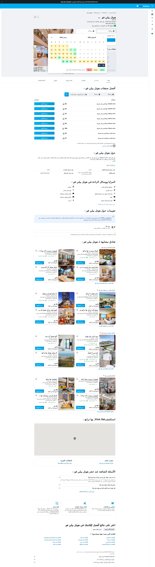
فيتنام (106, 12)
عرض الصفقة (80, 263)
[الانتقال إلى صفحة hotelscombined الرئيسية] (143, 6)
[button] (2, 2)
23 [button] (103, 61)
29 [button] (80, 61)
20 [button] (88, 57)
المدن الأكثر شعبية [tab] (97, 529)
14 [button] (84, 54)
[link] (104, 283)
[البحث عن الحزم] (152, 21)
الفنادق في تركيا (111, 540)
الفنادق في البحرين (110, 542)
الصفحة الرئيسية (112, 12)
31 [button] (99, 65)
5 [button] (91, 50)
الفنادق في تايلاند (57, 544)
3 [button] (99, 50)
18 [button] (95, 57)
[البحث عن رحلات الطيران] (152, 11)
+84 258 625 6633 (111, 23)
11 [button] (95, 54)
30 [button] (103, 65)
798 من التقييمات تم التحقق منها (100, 26)
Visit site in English (66, 2)
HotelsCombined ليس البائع (106, 556)
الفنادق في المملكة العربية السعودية (52, 537)
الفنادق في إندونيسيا (83, 540)
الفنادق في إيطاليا (84, 544)
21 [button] (84, 57)
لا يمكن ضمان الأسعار (81, 552)
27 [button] (88, 61)
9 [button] (103, 54)
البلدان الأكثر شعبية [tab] (109, 529)
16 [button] (103, 57)
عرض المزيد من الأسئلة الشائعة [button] (86, 491)
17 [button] (99, 57)
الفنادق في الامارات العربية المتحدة (52, 540)
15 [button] (80, 54)
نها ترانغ (98, 12)
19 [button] (92, 57)
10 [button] (99, 54)
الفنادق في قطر (84, 537)
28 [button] (84, 61)
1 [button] (80, 46)
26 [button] (92, 61)
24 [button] (99, 61)
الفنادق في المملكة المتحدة (108, 544)
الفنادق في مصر (84, 542)
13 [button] (88, 54)
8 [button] (80, 50)
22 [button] (80, 57)
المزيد (113, 161)
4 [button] (95, 50)
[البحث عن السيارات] (152, 17)
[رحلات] (152, 29)
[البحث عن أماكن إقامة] (152, 14)
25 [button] (95, 61)
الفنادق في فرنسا (57, 542)
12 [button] (92, 54)
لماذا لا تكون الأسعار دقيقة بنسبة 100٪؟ (103, 562)
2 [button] (103, 50)
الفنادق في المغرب (110, 537)
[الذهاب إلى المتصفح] (152, 24)
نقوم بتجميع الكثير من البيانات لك (105, 559)
